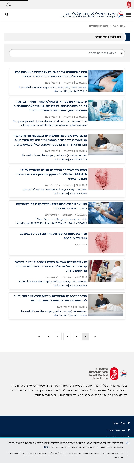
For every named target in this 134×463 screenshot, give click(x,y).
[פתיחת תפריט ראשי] (128, 15)
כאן (46, 447)
